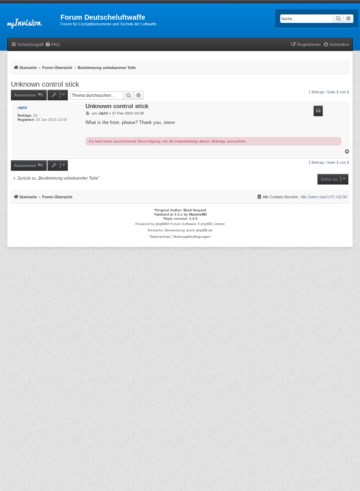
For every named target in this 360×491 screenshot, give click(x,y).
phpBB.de (204, 230)
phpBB (161, 224)
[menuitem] (52, 45)
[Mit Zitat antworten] (318, 111)
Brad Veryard (195, 210)
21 (35, 115)
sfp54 (22, 108)
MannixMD (198, 214)
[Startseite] (30, 19)
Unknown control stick (45, 84)
